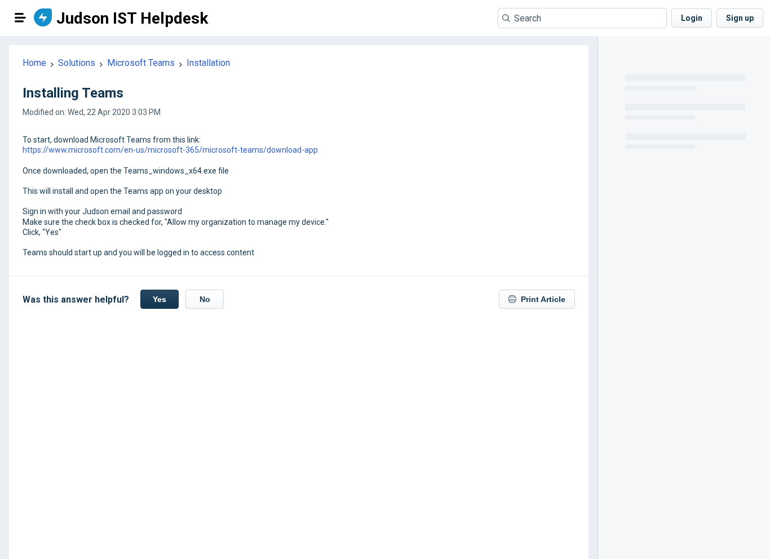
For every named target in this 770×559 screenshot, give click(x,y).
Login (691, 18)
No (205, 299)
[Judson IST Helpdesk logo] (43, 18)
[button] (20, 17)
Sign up (740, 18)
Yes (159, 299)
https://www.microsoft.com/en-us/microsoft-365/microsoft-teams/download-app (170, 149)
